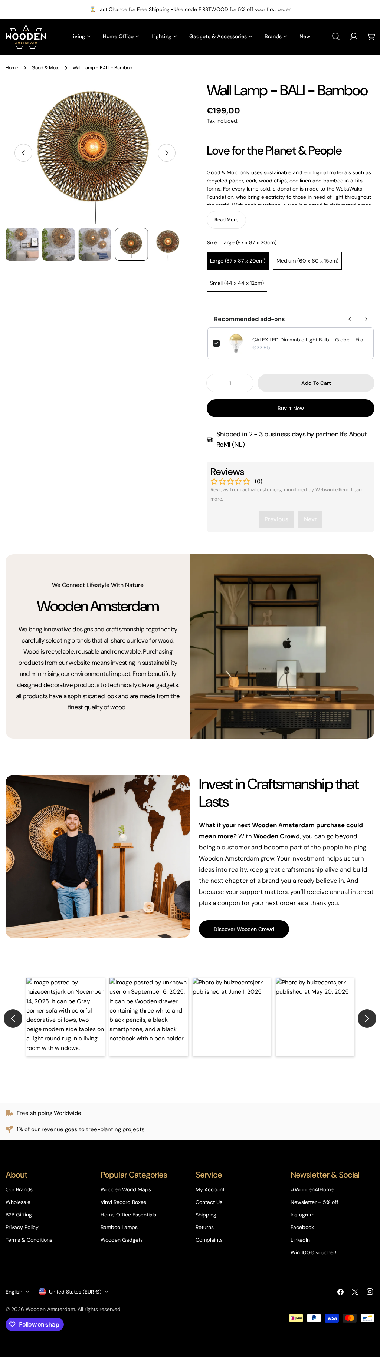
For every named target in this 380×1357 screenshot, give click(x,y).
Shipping (206, 1214)
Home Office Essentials (128, 1214)
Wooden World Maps (126, 1189)
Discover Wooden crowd (244, 929)
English (14, 1291)
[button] (65, 1017)
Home (12, 68)
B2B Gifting (19, 1214)
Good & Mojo (45, 68)
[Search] (335, 36)
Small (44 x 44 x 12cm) (237, 283)
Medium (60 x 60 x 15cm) (307, 260)
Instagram (302, 1214)
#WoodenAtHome (312, 1189)
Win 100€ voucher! (314, 1252)
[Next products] (366, 319)
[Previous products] (350, 319)
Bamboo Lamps (119, 1227)
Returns (205, 1227)
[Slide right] (167, 153)
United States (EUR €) (75, 1291)
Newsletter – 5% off (314, 1202)
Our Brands (19, 1189)
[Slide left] (23, 153)
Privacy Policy (22, 1227)
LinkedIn (300, 1240)
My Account (210, 1189)
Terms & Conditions (29, 1240)
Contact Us (209, 1202)
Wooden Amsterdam (50, 1309)
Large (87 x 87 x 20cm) (237, 260)
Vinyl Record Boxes (123, 1202)
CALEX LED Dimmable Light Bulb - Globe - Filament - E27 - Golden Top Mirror (310, 339)
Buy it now (291, 408)
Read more (226, 220)
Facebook (302, 1227)
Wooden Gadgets (122, 1240)
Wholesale (18, 1202)
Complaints (209, 1240)
